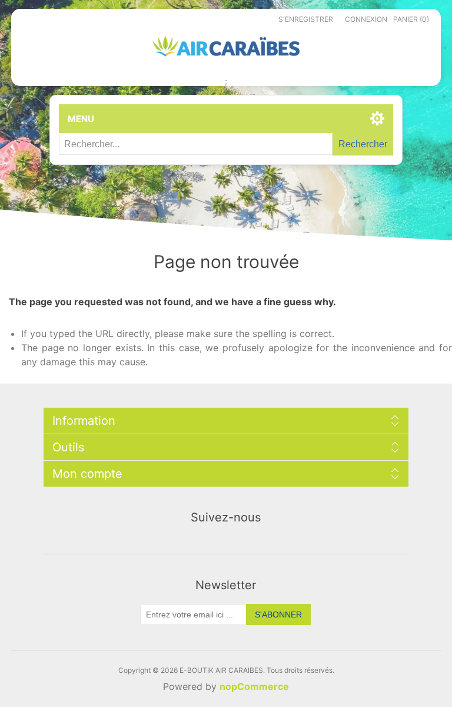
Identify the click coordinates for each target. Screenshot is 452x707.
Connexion (366, 19)
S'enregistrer (305, 19)
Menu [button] (81, 118)
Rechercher (362, 144)
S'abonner (278, 614)
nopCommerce (254, 686)
